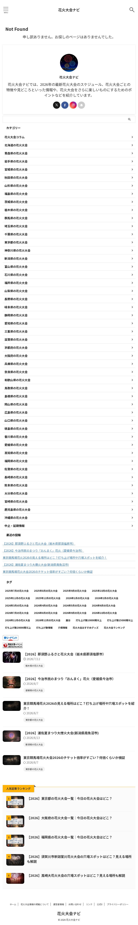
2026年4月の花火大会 (46, 605)
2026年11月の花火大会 (17, 620)
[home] (81, 105)
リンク (89, 904)
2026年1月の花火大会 (77, 598)
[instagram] (73, 105)
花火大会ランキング (114, 627)
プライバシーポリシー (117, 904)
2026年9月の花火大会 (74, 613)
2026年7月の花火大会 (17, 613)
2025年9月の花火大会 (74, 590)
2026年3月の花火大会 (17, 605)
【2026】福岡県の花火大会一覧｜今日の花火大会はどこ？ (69, 837)
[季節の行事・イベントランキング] (12, 646)
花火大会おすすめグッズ (85, 627)
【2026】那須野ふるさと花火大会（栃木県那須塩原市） (39, 543)
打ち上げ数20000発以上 (18, 627)
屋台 (68, 620)
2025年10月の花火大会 (104, 590)
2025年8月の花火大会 (46, 590)
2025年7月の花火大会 (17, 590)
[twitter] (56, 105)
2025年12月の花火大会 (47, 598)
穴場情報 (62, 627)
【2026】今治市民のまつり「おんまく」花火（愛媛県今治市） (43, 550)
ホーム (13, 904)
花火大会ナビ (69, 9)
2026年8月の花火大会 (46, 613)
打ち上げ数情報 (44, 627)
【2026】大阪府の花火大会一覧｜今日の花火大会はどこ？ (69, 817)
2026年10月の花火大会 (104, 613)
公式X (99, 904)
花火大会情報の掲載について (35, 904)
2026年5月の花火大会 (74, 605)
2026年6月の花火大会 (103, 605)
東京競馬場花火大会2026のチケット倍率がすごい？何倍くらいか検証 (48, 571)
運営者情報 (58, 904)
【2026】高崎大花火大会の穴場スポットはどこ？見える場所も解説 (76, 875)
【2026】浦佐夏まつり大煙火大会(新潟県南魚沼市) (36, 564)
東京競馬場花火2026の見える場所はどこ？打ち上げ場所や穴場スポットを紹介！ (55, 557)
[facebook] (64, 105)
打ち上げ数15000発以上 (120, 620)
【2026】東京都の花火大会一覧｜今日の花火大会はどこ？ (69, 798)
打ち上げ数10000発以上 (89, 620)
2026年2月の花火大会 (106, 598)
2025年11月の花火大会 (17, 598)
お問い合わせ (74, 904)
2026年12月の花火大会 (47, 620)
